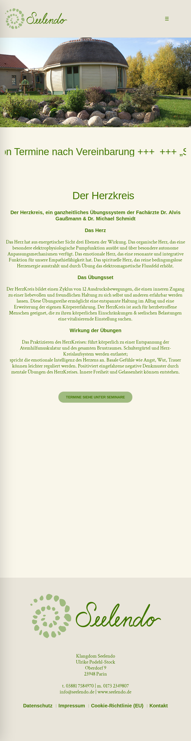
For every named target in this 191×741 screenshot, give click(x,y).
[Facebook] (176, 19)
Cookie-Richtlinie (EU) (117, 705)
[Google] (182, 19)
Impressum (71, 705)
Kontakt (158, 705)
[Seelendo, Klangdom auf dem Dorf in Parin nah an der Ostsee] (95, 616)
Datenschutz (37, 705)
